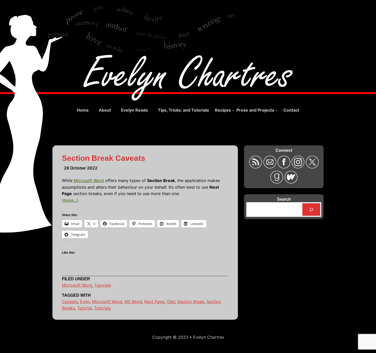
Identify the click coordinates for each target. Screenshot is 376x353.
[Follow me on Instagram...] (299, 166)
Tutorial (84, 308)
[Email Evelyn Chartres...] (270, 166)
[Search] (311, 209)
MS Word (133, 301)
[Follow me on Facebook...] (285, 166)
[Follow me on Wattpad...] (290, 182)
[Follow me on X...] (312, 166)
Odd (171, 301)
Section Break (190, 301)
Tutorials (102, 285)
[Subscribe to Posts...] (256, 166)
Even (85, 301)
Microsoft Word (89, 180)
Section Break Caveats (103, 158)
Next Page (154, 301)
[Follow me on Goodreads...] (277, 182)
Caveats (70, 301)
